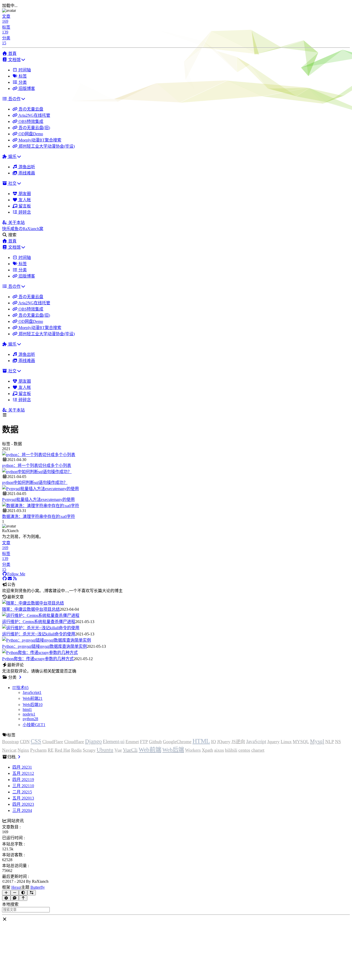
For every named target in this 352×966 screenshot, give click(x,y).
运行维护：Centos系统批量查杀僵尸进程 (38, 621)
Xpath (207, 750)
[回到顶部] (23, 898)
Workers (193, 750)
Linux (286, 741)
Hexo (15, 887)
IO (213, 741)
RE (51, 750)
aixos (219, 750)
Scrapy (89, 750)
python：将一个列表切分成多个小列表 (36, 465)
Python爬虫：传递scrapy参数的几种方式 (38, 659)
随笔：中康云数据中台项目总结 (31, 609)
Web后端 (173, 749)
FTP (144, 741)
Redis (76, 750)
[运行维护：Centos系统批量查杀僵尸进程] (40, 615)
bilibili (231, 750)
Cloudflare (74, 741)
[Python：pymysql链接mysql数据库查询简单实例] (46, 640)
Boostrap (10, 741)
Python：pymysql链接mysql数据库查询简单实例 (44, 646)
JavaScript (256, 741)
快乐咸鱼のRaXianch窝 (22, 228)
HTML (201, 741)
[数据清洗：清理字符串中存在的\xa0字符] (40, 505)
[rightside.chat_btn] (15, 898)
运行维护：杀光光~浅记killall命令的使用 (38, 634)
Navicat (9, 750)
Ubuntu (105, 750)
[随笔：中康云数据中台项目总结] (33, 603)
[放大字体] (6, 892)
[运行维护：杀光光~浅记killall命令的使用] (40, 628)
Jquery (273, 741)
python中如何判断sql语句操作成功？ (35, 482)
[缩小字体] (15, 892)
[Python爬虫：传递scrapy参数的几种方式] (40, 652)
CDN (25, 741)
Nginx (23, 750)
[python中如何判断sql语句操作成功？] (37, 471)
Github (155, 741)
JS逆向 (238, 741)
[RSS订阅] (15, 578)
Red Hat (62, 750)
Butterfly (37, 887)
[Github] (4, 578)
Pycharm (38, 750)
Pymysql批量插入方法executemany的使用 (38, 499)
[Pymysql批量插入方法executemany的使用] (40, 488)
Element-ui (113, 741)
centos (244, 750)
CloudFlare (52, 741)
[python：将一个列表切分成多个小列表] (38, 454)
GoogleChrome (177, 741)
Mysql (317, 741)
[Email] (9, 578)
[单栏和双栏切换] (31, 892)
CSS (36, 741)
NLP (329, 741)
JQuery (223, 741)
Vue (118, 750)
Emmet (132, 741)
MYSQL (301, 741)
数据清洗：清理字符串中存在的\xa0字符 (38, 516)
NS (338, 741)
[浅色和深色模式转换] (23, 892)
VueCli (130, 750)
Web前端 (150, 749)
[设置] (6, 898)
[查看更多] (20, 677)
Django (93, 741)
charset (257, 750)
